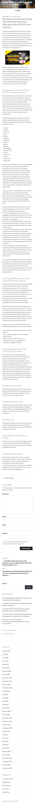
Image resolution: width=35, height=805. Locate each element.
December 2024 (7, 718)
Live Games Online (7, 779)
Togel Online (9, 478)
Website (4, 533)
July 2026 (5, 654)
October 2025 (6, 684)
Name (4, 516)
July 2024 (5, 735)
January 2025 (6, 714)
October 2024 (6, 724)
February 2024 (6, 751)
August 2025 (6, 691)
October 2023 (6, 765)
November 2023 (7, 761)
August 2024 (6, 731)
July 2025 (5, 694)
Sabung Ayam (6, 782)
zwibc (19, 16)
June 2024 (5, 738)
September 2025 (7, 688)
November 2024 (7, 721)
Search (4, 583)
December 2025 (7, 678)
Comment (5, 494)
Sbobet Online (6, 785)
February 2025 (6, 711)
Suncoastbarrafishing (17, 2)
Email (4, 525)
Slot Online (5, 789)
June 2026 (5, 657)
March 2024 (5, 748)
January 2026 (6, 674)
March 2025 (5, 708)
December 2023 (7, 758)
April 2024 (5, 744)
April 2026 (5, 664)
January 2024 (6, 755)
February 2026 (6, 671)
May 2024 (5, 741)
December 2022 (7, 768)
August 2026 (6, 651)
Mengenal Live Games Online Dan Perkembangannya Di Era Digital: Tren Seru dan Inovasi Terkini (15, 622)
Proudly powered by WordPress (10, 801)
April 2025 (5, 704)
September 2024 (7, 728)
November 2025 (7, 681)
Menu (18, 10)
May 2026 (5, 661)
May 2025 (5, 701)
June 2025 (5, 698)
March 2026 (5, 668)
